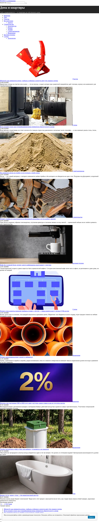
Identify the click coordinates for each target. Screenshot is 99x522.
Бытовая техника (9, 35)
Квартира (7, 15)
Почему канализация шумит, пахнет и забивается (16, 357)
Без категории (8, 21)
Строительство (9, 24)
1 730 (6, 504)
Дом (5, 17)
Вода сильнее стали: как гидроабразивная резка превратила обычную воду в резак (27, 127)
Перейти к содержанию (8, 1)
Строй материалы (13, 31)
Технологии (12, 38)
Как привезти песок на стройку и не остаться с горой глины (20, 173)
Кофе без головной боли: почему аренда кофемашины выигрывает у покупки (25, 265)
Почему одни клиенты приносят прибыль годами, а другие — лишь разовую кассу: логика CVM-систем (34, 311)
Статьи (6, 36)
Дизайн (10, 29)
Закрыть (91, 517)
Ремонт (10, 28)
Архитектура (12, 26)
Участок (6, 19)
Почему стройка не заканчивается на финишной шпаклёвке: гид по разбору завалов (28, 219)
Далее (10, 504)
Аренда (10, 22)
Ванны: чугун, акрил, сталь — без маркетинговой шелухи (19, 495)
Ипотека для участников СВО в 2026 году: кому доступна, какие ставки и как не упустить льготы (32, 403)
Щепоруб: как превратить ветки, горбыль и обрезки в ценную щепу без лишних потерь (29, 80)
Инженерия (11, 33)
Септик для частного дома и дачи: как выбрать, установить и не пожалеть (24, 449)
